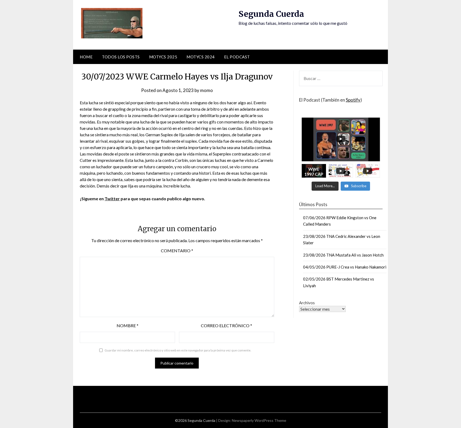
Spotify (353, 100)
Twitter (112, 198)
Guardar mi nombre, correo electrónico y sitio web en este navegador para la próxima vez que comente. (178, 350)
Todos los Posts (121, 56)
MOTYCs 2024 (200, 56)
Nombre (127, 325)
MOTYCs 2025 (163, 56)
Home (86, 56)
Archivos (307, 302)
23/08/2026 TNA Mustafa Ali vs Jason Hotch (343, 255)
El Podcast (237, 56)
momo (206, 90)
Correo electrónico (226, 325)
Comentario (177, 250)
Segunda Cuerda (271, 14)
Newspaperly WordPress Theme (259, 420)
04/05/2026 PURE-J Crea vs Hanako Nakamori (344, 267)
